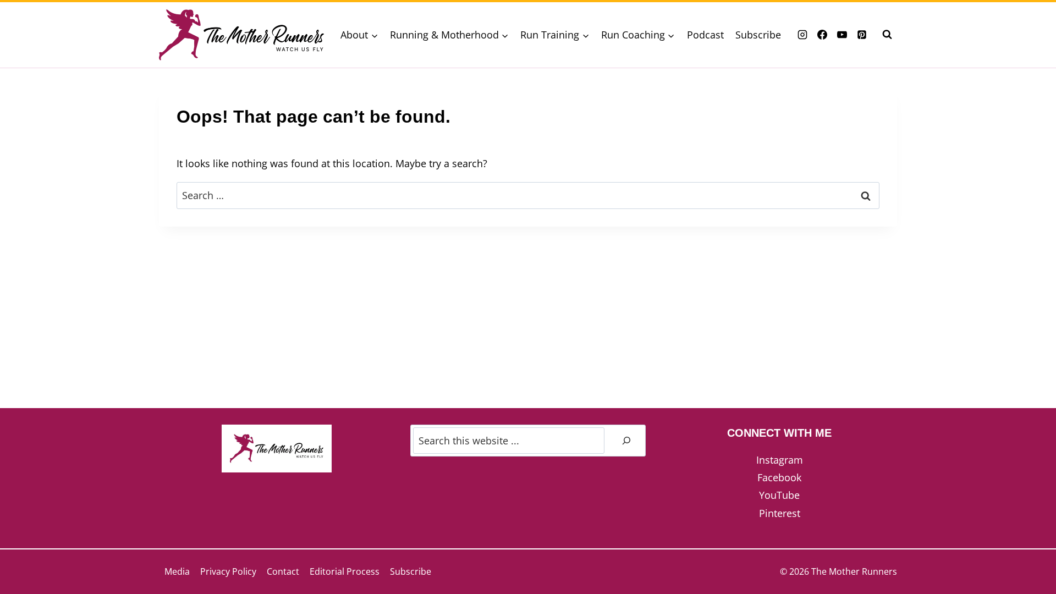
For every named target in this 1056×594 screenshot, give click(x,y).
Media (177, 571)
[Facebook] (822, 35)
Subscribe (758, 34)
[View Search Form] (887, 35)
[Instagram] (802, 35)
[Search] (626, 440)
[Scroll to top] (1028, 549)
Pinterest (779, 513)
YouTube (779, 495)
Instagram (779, 459)
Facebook (779, 477)
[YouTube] (842, 35)
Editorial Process (345, 571)
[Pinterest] (862, 35)
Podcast (705, 34)
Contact (283, 571)
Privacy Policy (228, 571)
